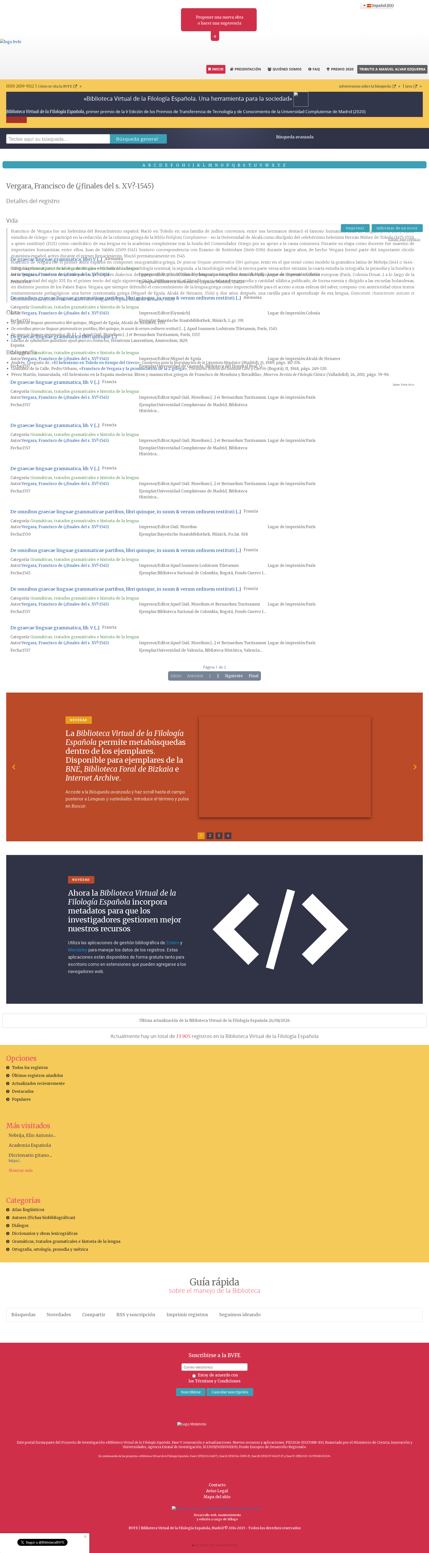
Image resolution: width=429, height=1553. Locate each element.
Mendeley (77, 949)
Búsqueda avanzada (295, 137)
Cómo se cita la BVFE (55, 86)
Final (253, 675)
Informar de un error (397, 228)
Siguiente (234, 675)
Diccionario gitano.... (30, 1155)
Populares (21, 1099)
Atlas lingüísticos (28, 1209)
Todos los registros (30, 1067)
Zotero (172, 942)
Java (408, 86)
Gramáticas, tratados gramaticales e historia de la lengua (84, 268)
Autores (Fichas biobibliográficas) (43, 1217)
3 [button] (219, 835)
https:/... (15, 1161)
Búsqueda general (137, 139)
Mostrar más (21, 1170)
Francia (109, 381)
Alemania (114, 258)
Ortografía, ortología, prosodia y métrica (50, 1249)
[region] (214, 767)
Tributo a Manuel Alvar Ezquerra (392, 69)
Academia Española (30, 1145)
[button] (14, 767)
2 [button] (210, 835)
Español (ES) (382, 5)
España (17, 345)
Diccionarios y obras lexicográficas (45, 1233)
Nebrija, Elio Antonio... (32, 1135)
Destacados (23, 1091)
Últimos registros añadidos (37, 1075)
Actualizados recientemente (38, 1083)
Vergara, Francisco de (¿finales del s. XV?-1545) (65, 274)
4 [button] (228, 835)
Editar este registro (404, 239)
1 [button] (201, 835)
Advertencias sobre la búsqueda (365, 86)
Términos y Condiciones (218, 1381)
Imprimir (355, 228)
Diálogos (20, 1225)
